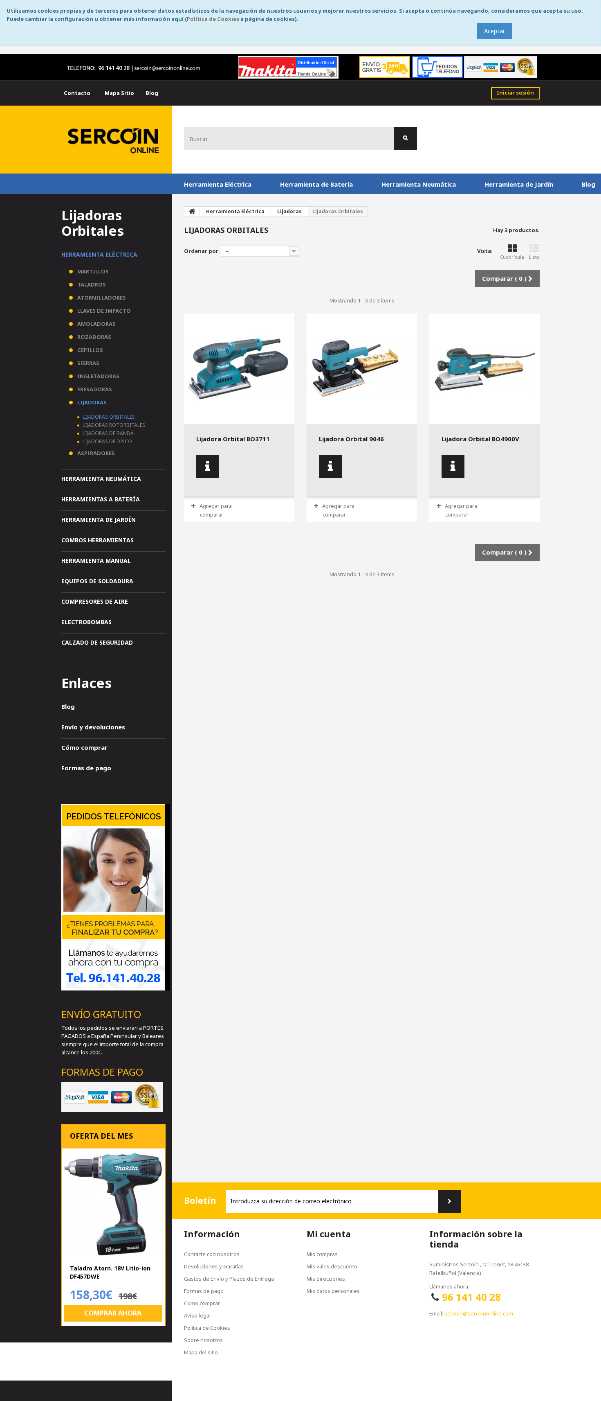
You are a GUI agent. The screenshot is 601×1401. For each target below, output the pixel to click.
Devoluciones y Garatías (214, 1266)
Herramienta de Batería (316, 184)
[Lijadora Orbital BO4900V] (484, 369)
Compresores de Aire (94, 601)
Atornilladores (101, 297)
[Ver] (207, 466)
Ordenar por (201, 251)
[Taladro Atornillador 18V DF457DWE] (113, 1204)
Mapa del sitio (201, 1352)
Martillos (92, 271)
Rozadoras (93, 337)
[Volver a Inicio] (192, 212)
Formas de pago (86, 768)
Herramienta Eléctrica (217, 184)
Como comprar (202, 1303)
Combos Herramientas (97, 540)
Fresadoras (94, 389)
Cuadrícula (512, 257)
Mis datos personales (333, 1291)
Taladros (91, 284)
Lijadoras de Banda (107, 433)
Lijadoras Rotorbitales (113, 425)
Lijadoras (91, 402)
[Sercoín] (114, 139)
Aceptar (494, 31)
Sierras (87, 363)
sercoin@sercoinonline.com (478, 1313)
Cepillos (89, 350)
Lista (534, 257)
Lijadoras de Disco (106, 441)
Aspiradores (95, 453)
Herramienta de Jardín (518, 184)
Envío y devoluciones (93, 727)
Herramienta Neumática (418, 184)
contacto (77, 93)
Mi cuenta (329, 1234)
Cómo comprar (84, 747)
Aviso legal (197, 1315)
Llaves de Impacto (103, 310)
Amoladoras (96, 323)
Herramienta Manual (96, 560)
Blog (68, 706)
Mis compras (322, 1254)
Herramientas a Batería (100, 499)
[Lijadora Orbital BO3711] (239, 369)
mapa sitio (119, 93)
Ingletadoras (97, 376)
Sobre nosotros (203, 1340)
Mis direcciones (326, 1278)
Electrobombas (86, 622)
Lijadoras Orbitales (108, 416)
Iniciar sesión (515, 92)
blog (152, 93)
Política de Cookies (213, 19)
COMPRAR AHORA (112, 1313)
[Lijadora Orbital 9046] (362, 369)
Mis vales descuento (332, 1266)
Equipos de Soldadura (97, 581)
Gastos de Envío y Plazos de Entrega (229, 1278)
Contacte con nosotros (212, 1254)
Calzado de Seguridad (97, 642)
